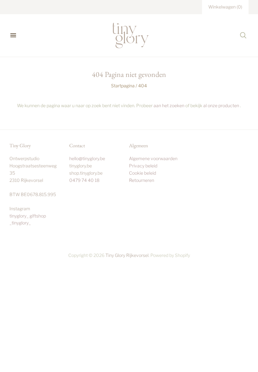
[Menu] (13, 35)
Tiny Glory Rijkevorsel (127, 255)
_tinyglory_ (20, 222)
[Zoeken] (243, 35)
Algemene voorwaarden (153, 158)
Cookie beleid (142, 173)
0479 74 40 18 (84, 180)
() (225, 6)
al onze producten (221, 105)
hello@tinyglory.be (87, 158)
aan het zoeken (169, 105)
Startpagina (123, 85)
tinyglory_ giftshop (27, 215)
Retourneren (141, 180)
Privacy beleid (143, 165)
